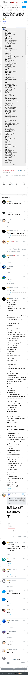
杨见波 (10, 649)
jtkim (10, 609)
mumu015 (11, 580)
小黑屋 (17, 673)
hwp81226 (11, 620)
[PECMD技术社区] (11, 2)
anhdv (10, 558)
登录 (22, 2)
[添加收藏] (10, 182)
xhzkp (10, 276)
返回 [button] (14, 669)
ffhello (10, 201)
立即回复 (19, 170)
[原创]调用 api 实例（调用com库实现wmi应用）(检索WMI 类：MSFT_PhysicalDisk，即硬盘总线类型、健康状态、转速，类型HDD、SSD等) (14, 15)
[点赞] (17, 182)
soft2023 (11, 641)
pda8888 (11, 230)
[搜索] (1, 2)
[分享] (23, 182)
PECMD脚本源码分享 (14, 7)
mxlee (10, 212)
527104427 (7, 19)
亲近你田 (11, 591)
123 (10, 219)
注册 (25, 2)
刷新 (10, 172)
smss (10, 241)
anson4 (11, 255)
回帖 (8, 663)
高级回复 (23, 662)
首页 (4, 7)
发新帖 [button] (24, 7)
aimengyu (11, 598)
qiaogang (11, 631)
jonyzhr (11, 266)
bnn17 (10, 569)
